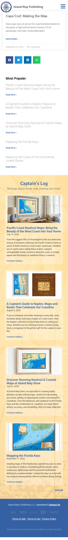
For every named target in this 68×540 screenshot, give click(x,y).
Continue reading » (15, 261)
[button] (9, 60)
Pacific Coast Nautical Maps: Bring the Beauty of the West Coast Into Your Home (33, 86)
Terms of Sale (19, 519)
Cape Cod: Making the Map (26, 16)
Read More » (12, 39)
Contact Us (54, 504)
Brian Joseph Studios (51, 529)
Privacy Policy (49, 519)
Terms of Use (33, 519)
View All (59, 490)
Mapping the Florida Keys (22, 141)
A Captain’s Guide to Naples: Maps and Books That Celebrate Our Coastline (30, 105)
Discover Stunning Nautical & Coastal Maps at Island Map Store (31, 381)
